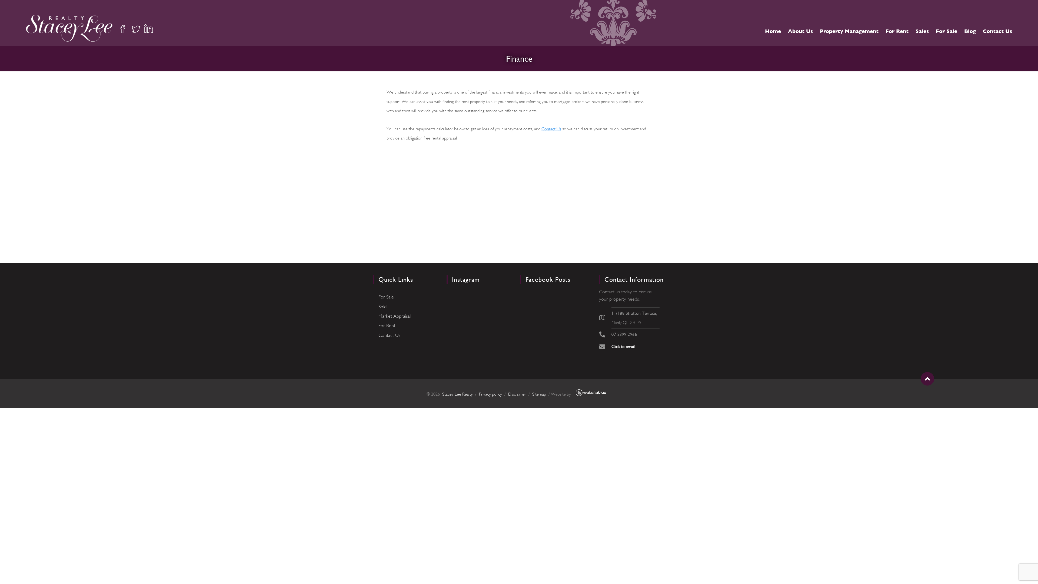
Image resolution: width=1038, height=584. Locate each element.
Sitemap (539, 394)
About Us (800, 31)
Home (773, 31)
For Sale (946, 31)
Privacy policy (490, 394)
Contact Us (997, 31)
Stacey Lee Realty (457, 394)
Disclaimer (517, 394)
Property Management (849, 31)
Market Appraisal (394, 316)
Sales (922, 31)
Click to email (623, 346)
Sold (382, 306)
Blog (970, 31)
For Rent (897, 31)
